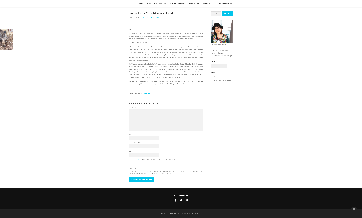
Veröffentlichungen (177, 3)
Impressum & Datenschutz (223, 3)
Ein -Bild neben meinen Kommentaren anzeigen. (153, 160)
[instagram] (186, 200)
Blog (149, 3)
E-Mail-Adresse (135, 142)
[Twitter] (181, 200)
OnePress (183, 213)
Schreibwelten (160, 3)
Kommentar (134, 107)
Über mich (206, 3)
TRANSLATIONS (193, 3)
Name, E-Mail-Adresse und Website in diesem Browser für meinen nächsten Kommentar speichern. (162, 167)
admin (158, 17)
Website (132, 151)
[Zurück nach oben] (354, 209)
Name (131, 134)
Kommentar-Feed (216, 80)
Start (141, 3)
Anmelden (214, 77)
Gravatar (137, 160)
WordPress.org (226, 80)
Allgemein (146, 94)
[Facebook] (175, 200)
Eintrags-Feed (226, 77)
